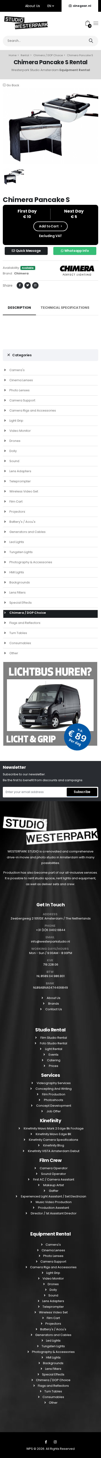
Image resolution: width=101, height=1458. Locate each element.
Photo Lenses (19, 390)
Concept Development (53, 1105)
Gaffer (53, 1191)
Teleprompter (20, 481)
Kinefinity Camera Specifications (53, 1139)
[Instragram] (55, 1442)
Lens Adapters (20, 471)
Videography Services (53, 1083)
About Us (32, 6)
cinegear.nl (82, 6)
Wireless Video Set (23, 491)
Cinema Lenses (21, 380)
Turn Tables (18, 633)
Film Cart (16, 501)
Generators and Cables (27, 532)
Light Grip (16, 420)
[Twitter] (27, 285)
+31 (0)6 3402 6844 (50, 930)
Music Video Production (53, 1202)
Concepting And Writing (53, 1088)
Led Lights (16, 542)
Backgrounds (19, 582)
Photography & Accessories (30, 562)
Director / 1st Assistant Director (53, 1213)
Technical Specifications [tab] (65, 307)
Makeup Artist (53, 1185)
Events (53, 1054)
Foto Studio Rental (53, 1043)
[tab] (50, 355)
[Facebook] (20, 285)
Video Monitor (20, 430)
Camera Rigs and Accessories (32, 410)
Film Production (53, 1094)
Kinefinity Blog (53, 1145)
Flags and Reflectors (24, 623)
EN (49, 6)
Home (12, 55)
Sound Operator (53, 1174)
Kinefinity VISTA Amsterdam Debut (53, 1151)
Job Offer (53, 1111)
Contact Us (53, 1009)
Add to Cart (49, 226)
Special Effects (20, 602)
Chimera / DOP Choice (48, 55)
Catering (53, 1060)
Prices (53, 1066)
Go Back (12, 85)
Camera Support (22, 400)
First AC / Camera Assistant (53, 1179)
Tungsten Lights (21, 552)
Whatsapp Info (76, 251)
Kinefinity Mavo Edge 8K (53, 1134)
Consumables (20, 643)
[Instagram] (35, 285)
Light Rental (53, 1049)
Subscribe (82, 792)
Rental (25, 55)
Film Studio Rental (53, 1037)
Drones (14, 441)
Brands (53, 1003)
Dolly (13, 451)
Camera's (17, 370)
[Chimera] (77, 270)
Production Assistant (53, 1207)
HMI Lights (16, 572)
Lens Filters (17, 592)
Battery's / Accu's (22, 521)
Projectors (17, 511)
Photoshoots (53, 1100)
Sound (14, 461)
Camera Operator (53, 1168)
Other (13, 653)
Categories (21, 355)
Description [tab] (19, 307)
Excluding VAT (50, 236)
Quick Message (27, 251)
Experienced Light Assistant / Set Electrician (53, 1196)
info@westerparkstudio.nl (50, 941)
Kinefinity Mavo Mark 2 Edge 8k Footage (53, 1128)
